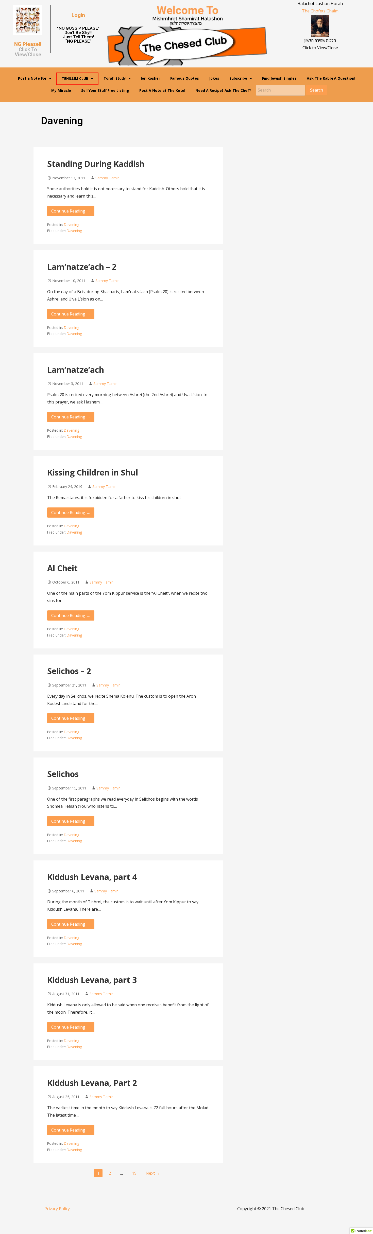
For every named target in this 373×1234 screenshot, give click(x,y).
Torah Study (115, 78)
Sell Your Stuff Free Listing (105, 90)
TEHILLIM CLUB (75, 78)
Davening (71, 224)
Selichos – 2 (69, 670)
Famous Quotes (184, 78)
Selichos (63, 773)
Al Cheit (62, 567)
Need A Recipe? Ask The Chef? (223, 90)
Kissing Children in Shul (92, 472)
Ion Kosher (150, 78)
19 (134, 1173)
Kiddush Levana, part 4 (92, 876)
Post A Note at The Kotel (162, 90)
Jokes (214, 78)
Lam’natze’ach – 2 (81, 266)
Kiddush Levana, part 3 (92, 979)
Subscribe (238, 78)
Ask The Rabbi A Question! (331, 78)
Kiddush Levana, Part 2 (92, 1082)
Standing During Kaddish (95, 163)
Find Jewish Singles (279, 78)
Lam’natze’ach (75, 369)
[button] (78, 15)
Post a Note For (32, 78)
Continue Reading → (70, 211)
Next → (153, 1173)
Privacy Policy (57, 1208)
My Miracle (61, 90)
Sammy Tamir (107, 177)
